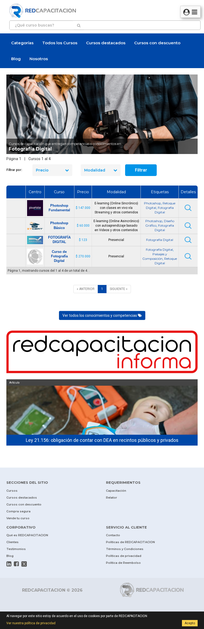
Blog (16, 58)
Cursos (12, 490)
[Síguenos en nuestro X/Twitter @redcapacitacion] (24, 563)
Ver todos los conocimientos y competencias (100, 315)
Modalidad (94, 170)
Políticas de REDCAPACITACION (130, 542)
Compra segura (18, 511)
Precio (42, 170)
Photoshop (152, 203)
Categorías (22, 42)
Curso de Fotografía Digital (59, 256)
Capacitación (116, 490)
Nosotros (38, 58)
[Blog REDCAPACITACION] (102, 353)
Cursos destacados (105, 42)
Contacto (113, 535)
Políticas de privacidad (123, 556)
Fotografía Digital (159, 240)
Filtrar (141, 170)
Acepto (190, 623)
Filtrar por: (14, 170)
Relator (111, 497)
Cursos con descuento (157, 42)
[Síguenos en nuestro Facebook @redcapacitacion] (16, 563)
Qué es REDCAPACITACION (27, 535)
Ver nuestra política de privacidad (31, 623)
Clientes (12, 542)
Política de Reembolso (123, 563)
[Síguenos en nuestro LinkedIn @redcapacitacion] (8, 563)
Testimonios (16, 549)
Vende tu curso (17, 518)
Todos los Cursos (59, 42)
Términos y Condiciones (124, 549)
